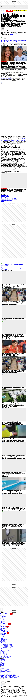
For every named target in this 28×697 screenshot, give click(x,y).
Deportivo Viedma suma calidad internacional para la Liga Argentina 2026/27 (13, 286)
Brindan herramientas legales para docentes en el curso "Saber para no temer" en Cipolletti (13, 303)
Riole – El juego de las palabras (8, 674)
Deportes (3, 628)
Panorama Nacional (6, 647)
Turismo (2, 621)
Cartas (3, 649)
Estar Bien (4, 633)
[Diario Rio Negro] (1, 685)
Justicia (3, 617)
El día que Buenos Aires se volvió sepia (13, 319)
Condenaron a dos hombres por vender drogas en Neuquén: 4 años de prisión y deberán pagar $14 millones (13, 544)
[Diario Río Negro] (3, 10)
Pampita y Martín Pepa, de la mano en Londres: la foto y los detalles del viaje (13, 63)
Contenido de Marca (5, 656)
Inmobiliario (3, 653)
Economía (3, 620)
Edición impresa (4, 657)
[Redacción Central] (2, 27)
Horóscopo (4, 637)
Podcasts (2, 652)
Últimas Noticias (6, 614)
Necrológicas (4, 670)
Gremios (3, 616)
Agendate (4, 626)
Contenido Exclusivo (5, 655)
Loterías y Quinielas (5, 671)
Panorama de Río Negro (7, 645)
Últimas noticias (5, 7)
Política (2, 615)
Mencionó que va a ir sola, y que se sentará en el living (13, 139)
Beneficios (3, 680)
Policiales (3, 651)
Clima (2, 635)
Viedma (2, 665)
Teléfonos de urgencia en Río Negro (10, 676)
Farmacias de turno (5, 673)
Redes (3, 13)
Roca (18, 7)
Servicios (2, 622)
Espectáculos (4, 631)
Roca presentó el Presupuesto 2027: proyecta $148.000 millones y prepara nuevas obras (13, 474)
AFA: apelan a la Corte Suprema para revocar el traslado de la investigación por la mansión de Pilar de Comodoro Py (13, 336)
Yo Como (3, 640)
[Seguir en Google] (1, 39)
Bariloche (22, 7)
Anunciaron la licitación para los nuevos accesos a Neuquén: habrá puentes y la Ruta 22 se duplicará (13, 509)
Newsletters (5, 624)
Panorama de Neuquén (7, 644)
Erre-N (3, 630)
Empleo (2, 668)
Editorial (3, 643)
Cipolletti (2, 664)
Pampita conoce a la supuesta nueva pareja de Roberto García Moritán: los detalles (13, 190)
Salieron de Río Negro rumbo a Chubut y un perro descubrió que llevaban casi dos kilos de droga (13, 440)
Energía (2, 618)
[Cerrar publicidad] (1, 609)
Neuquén (13, 7)
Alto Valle (2, 661)
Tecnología (4, 639)
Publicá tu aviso (4, 669)
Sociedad (2, 634)
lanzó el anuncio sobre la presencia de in (13, 41)
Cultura (2, 629)
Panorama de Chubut (7, 646)
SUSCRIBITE (20, 10)
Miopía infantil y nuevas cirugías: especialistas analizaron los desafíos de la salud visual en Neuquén (13, 526)
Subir (3, 684)
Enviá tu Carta (5, 650)
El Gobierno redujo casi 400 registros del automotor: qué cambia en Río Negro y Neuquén (12, 423)
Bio (2, 638)
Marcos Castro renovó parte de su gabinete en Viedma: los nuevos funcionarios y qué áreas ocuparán (13, 457)
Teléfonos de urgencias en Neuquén (10, 677)
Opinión (2, 641)
